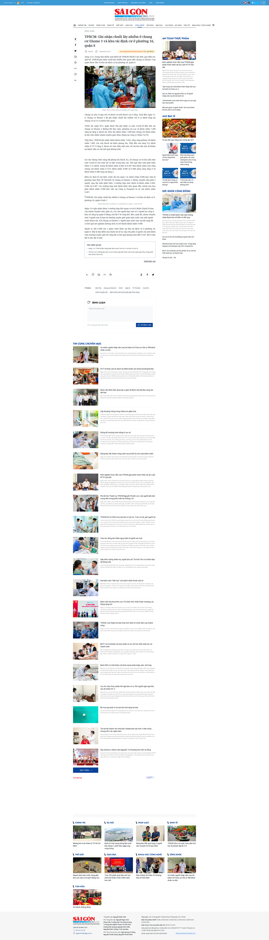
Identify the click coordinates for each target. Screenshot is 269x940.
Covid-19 (146, 288)
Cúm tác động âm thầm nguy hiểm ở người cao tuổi (121, 538)
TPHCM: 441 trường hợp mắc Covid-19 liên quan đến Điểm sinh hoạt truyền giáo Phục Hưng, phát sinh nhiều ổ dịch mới (120, 253)
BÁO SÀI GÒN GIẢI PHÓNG (134, 14)
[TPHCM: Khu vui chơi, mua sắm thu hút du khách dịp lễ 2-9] (182, 833)
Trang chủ (74, 25)
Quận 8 (127, 288)
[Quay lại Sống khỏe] (75, 80)
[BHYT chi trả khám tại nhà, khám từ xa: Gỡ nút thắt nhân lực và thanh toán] (85, 651)
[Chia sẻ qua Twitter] (75, 50)
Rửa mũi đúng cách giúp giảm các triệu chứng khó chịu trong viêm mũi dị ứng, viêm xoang (188, 160)
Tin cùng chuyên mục (87, 343)
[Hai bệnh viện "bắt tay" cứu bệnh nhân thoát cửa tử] (85, 587)
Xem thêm (213, 25)
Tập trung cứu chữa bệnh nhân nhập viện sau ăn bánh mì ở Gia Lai (179, 88)
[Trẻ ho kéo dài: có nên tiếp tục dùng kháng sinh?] (188, 173)
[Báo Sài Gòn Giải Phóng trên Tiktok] (249, 3)
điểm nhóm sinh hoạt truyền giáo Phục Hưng (124, 292)
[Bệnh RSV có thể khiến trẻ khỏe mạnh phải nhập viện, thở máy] (85, 672)
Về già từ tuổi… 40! (169, 258)
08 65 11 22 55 (80, 930)
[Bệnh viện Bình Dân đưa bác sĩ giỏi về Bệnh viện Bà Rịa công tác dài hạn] (85, 397)
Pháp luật (100, 25)
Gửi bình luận (146, 325)
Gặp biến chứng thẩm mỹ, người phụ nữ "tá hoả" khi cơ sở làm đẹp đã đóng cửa (127, 560)
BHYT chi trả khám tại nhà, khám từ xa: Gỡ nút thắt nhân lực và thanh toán (126, 645)
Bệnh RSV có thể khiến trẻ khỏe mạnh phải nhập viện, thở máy (126, 665)
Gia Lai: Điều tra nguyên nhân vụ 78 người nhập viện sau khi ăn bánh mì (177, 95)
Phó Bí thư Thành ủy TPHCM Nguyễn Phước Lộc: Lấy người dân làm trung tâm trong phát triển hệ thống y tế (127, 497)
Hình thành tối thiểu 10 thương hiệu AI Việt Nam (148, 876)
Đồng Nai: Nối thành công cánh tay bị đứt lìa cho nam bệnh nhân (126, 454)
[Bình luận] (75, 74)
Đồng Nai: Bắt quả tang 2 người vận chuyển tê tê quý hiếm (149, 844)
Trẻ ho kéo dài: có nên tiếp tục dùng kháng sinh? (186, 182)
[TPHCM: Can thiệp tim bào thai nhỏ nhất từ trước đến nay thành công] (85, 630)
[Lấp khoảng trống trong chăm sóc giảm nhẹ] (85, 418)
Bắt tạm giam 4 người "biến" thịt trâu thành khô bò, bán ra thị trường (178, 109)
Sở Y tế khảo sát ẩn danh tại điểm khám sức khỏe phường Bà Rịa (127, 369)
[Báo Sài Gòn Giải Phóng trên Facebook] (242, 3)
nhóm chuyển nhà (101, 292)
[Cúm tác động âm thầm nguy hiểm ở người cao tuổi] (85, 545)
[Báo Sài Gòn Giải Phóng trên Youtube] (246, 3)
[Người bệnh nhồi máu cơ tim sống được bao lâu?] (170, 148)
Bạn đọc (159, 25)
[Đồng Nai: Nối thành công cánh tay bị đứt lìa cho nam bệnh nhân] (85, 460)
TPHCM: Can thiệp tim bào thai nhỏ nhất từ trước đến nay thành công (126, 624)
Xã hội (91, 25)
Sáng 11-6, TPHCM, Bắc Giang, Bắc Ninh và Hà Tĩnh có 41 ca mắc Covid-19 (113, 248)
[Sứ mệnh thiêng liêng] (87, 897)
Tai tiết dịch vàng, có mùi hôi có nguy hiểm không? (170, 182)
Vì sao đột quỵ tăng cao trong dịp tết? (178, 140)
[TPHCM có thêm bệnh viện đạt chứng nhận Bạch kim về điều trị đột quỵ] (179, 203)
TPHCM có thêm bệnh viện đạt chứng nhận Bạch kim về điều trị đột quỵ (177, 216)
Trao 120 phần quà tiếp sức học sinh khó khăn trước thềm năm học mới (118, 877)
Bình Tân (98, 288)
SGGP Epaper (160, 2)
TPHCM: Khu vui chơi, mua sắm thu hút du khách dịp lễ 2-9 (182, 844)
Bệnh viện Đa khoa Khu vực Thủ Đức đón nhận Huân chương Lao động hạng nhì (127, 603)
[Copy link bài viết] (75, 68)
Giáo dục (129, 25)
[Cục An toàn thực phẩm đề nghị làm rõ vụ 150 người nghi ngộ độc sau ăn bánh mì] (85, 693)
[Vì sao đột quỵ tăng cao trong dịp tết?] (179, 128)
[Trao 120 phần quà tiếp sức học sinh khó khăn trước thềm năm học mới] (119, 865)
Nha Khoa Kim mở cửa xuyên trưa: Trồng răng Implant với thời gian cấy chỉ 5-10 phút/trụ (179, 245)
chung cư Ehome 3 (110, 288)
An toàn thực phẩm (175, 38)
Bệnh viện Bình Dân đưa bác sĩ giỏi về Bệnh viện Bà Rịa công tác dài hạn (126, 391)
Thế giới (119, 25)
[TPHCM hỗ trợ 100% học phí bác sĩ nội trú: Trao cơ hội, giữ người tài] (85, 524)
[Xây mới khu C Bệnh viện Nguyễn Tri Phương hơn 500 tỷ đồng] (85, 757)
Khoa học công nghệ (201, 25)
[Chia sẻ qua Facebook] (75, 45)
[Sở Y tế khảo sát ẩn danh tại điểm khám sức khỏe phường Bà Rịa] (85, 376)
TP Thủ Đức (136, 288)
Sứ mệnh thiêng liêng (82, 907)
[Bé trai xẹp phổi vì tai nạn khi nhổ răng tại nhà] (85, 714)
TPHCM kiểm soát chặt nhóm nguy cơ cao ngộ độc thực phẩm (179, 102)
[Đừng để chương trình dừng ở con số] (85, 439)
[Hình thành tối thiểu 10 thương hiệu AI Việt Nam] (150, 865)
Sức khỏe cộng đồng (176, 191)
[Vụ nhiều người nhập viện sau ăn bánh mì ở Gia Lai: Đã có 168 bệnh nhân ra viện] (85, 354)
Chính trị (82, 25)
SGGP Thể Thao (122, 2)
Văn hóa (150, 25)
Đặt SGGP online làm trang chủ (185, 933)
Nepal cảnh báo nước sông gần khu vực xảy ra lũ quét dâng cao (86, 876)
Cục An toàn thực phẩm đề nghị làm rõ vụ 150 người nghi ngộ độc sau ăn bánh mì (127, 687)
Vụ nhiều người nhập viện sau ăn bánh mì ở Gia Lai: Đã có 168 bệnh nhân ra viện (127, 348)
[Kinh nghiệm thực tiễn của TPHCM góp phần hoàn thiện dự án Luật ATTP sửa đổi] (85, 482)
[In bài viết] (75, 62)
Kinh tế (110, 25)
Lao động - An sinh (173, 25)
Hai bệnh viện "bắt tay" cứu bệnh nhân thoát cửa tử (121, 580)
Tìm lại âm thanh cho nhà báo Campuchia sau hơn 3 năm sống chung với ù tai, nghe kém (125, 730)
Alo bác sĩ (168, 116)
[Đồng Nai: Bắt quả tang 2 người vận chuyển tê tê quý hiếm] (150, 833)
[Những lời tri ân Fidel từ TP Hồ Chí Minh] (87, 833)
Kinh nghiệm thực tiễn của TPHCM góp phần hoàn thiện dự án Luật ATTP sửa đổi (127, 476)
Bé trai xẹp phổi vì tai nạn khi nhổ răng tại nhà (119, 707)
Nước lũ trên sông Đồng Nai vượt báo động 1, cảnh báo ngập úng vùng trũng (118, 846)
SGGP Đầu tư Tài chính (138, 2)
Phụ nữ (187, 25)
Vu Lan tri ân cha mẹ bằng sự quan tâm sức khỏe (178, 238)
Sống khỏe (139, 25)
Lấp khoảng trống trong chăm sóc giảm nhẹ (118, 411)
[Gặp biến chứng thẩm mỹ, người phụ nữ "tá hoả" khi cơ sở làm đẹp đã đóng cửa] (85, 566)
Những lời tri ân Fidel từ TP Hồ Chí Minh (86, 844)
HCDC (121, 288)
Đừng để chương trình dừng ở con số (115, 432)
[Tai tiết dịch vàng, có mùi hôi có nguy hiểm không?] (170, 173)
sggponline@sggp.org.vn (84, 933)
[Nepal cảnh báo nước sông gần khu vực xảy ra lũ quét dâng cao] (87, 865)
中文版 (150, 2)
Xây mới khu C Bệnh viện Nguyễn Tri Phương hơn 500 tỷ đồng (125, 750)
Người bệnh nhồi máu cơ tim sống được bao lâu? (170, 157)
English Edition (109, 2)
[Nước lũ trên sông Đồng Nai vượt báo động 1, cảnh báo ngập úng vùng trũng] (119, 833)
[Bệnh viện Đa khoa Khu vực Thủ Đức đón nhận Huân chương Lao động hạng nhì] (85, 608)
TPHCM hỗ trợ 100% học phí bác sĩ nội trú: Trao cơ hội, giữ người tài (127, 517)
